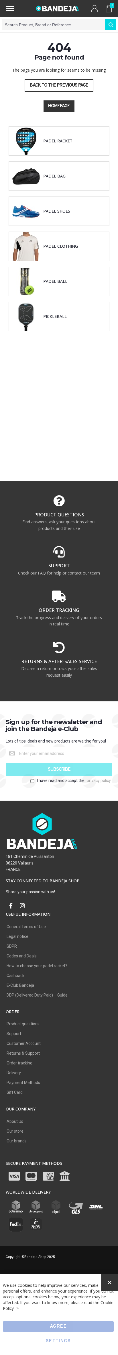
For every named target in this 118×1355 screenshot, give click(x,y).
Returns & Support (23, 1053)
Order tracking (19, 1063)
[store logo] (57, 8)
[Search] (110, 24)
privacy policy (99, 780)
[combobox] (59, 24)
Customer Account (24, 1043)
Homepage (59, 106)
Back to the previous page (59, 85)
